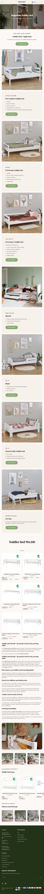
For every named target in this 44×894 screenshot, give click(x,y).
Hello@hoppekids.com (6, 834)
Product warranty (20, 835)
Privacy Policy (4, 866)
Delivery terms (4, 858)
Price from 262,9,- (12, 527)
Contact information (5, 864)
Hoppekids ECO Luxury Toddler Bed (32, 574)
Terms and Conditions (6, 856)
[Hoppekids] (22, 2)
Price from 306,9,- (12, 185)
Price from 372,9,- (11, 462)
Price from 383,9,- (11, 260)
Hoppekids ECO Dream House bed (9, 793)
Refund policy (4, 860)
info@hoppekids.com (6, 849)
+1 (8, 577)
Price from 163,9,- (11, 114)
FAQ (18, 832)
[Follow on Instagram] (5, 883)
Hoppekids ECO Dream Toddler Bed (11, 574)
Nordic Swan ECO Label (22, 839)
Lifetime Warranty (20, 841)
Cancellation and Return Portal (7, 862)
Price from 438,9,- (12, 395)
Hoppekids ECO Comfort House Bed (27, 793)
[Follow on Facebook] (2, 883)
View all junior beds (22, 44)
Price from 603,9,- (12, 327)
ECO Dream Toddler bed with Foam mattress (32, 633)
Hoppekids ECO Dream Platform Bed (11, 604)
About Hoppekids (20, 837)
